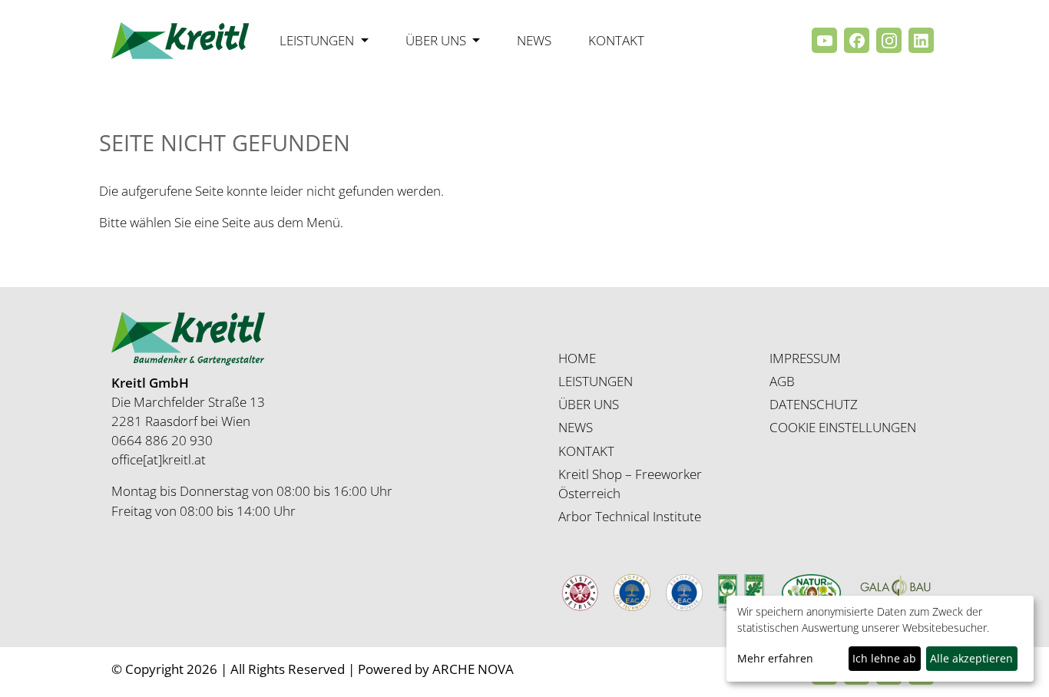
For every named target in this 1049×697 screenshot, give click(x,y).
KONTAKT (586, 451)
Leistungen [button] (318, 40)
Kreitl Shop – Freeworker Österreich (630, 483)
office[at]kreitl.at (158, 459)
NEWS (575, 427)
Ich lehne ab (884, 658)
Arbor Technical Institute (629, 516)
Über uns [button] (437, 40)
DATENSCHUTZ (813, 404)
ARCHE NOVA (473, 669)
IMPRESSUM (805, 358)
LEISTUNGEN (595, 381)
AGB (782, 381)
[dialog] (880, 639)
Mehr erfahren (775, 658)
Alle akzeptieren (971, 658)
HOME (577, 358)
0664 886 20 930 (162, 440)
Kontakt (616, 40)
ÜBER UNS (588, 404)
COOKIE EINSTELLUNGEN (842, 427)
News (534, 40)
